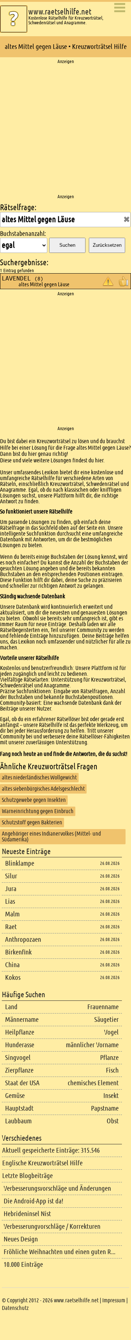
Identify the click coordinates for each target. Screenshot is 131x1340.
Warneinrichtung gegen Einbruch (38, 811)
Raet (11, 926)
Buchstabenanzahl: (23, 234)
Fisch (112, 1070)
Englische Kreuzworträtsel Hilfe (42, 1163)
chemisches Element (93, 1082)
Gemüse (15, 1095)
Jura (10, 888)
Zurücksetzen (107, 245)
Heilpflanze (19, 1032)
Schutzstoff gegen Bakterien (32, 822)
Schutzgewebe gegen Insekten (34, 800)
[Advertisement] (65, 129)
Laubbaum (18, 1120)
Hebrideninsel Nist (27, 1213)
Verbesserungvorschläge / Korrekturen (52, 1226)
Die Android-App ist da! (33, 1201)
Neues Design (21, 1239)
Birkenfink (18, 952)
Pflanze (109, 1057)
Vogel (111, 1032)
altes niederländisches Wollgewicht (39, 777)
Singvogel (18, 1057)
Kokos (12, 977)
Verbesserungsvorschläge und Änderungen (57, 1188)
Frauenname (103, 1006)
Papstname (105, 1108)
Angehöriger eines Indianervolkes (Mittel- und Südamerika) (51, 836)
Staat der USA (22, 1082)
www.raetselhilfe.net (59, 12)
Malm (12, 914)
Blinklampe (19, 863)
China (12, 964)
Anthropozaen (23, 939)
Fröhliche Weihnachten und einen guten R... (59, 1251)
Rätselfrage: (18, 207)
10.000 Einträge (23, 1264)
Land (11, 1006)
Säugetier (106, 1019)
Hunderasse (19, 1044)
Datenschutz (15, 1308)
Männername (22, 1019)
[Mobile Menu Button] (119, 8)
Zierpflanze (19, 1070)
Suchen (67, 245)
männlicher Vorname (92, 1044)
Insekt (111, 1095)
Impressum (113, 1300)
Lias (10, 901)
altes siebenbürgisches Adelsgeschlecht (43, 788)
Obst (113, 1120)
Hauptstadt (19, 1108)
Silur (11, 876)
